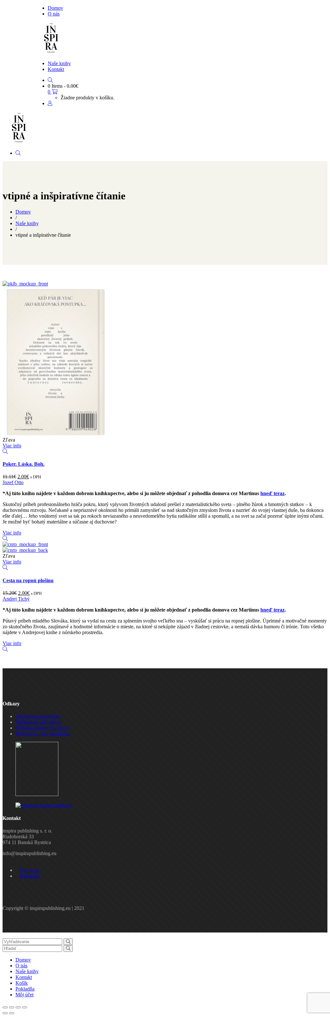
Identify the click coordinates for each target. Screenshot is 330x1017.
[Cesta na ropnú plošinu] (25, 544)
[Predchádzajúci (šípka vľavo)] (5, 1013)
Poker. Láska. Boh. (23, 464)
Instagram (29, 876)
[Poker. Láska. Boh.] (25, 283)
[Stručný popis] (5, 451)
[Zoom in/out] (24, 1007)
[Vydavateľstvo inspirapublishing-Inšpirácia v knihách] (51, 52)
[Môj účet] (50, 103)
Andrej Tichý (16, 599)
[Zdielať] (11, 1007)
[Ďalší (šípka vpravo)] (11, 1013)
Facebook (29, 870)
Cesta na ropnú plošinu (28, 580)
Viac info (12, 445)
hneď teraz (272, 493)
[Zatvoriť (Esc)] (5, 1007)
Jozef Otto (13, 482)
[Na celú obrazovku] (18, 1007)
